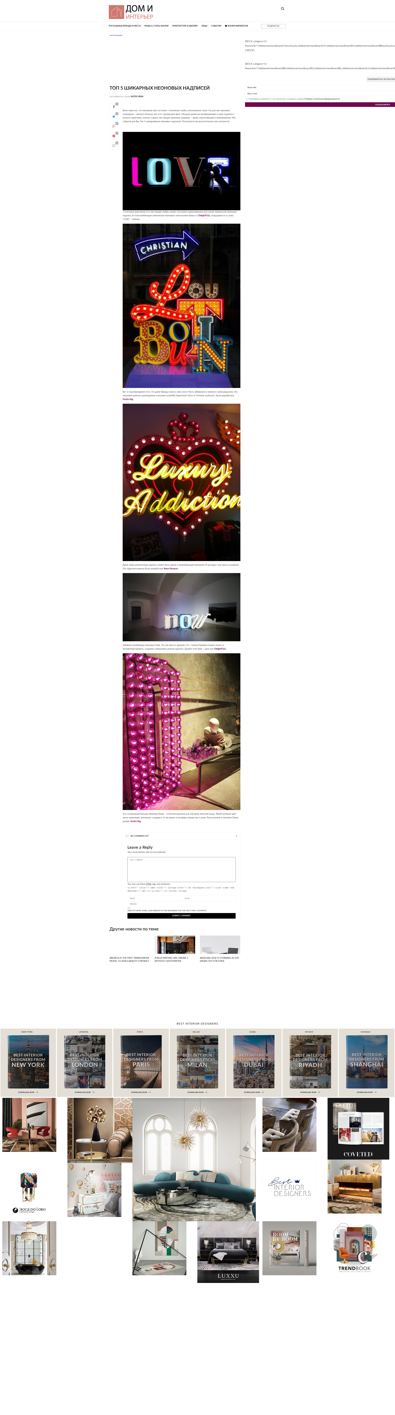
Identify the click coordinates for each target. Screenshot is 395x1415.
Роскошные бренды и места (125, 26)
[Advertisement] (175, 64)
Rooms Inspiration (238, 26)
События (216, 26)
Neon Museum (171, 569)
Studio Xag (128, 399)
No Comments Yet (140, 836)
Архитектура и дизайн (185, 26)
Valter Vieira (137, 96)
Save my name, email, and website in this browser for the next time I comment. (167, 911)
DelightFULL (204, 216)
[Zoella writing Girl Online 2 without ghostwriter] (175, 950)
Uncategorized (116, 35)
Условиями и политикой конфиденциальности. (322, 99)
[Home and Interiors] (154, 10)
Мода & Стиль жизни (156, 26)
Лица (204, 26)
